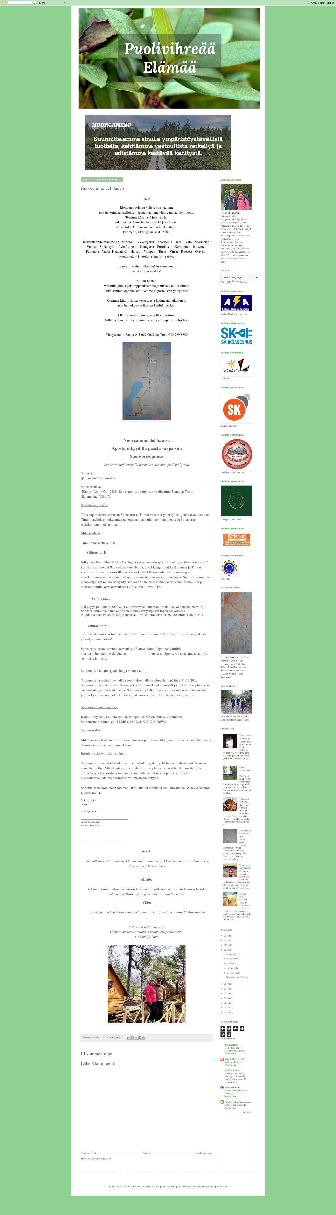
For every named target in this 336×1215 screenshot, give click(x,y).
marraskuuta (233, 953)
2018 (226, 988)
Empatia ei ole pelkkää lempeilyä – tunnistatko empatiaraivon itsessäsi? (235, 1076)
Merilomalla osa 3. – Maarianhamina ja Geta (235, 1049)
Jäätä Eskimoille (233, 1087)
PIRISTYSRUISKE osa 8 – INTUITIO (237, 1092)
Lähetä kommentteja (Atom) (99, 1158)
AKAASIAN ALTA (234, 1059)
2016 (226, 998)
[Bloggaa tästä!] (132, 1038)
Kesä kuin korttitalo (233, 1062)
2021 (226, 944)
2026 (226, 935)
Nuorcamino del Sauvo (245, 832)
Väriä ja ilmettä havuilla (235, 1104)
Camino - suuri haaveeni (243, 896)
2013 (226, 1012)
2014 (226, 1007)
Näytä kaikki (247, 1112)
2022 (226, 940)
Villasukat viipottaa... (244, 800)
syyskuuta (232, 963)
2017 (226, 993)
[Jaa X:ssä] (136, 1038)
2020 (226, 949)
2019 (226, 983)
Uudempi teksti (89, 1153)
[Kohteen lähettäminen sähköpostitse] (129, 1038)
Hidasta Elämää (233, 1070)
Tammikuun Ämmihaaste (245, 866)
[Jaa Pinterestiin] (143, 1038)
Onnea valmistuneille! (245, 770)
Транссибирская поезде (245, 737)
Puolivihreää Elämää (88, 13)
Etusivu (146, 1153)
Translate (244, 282)
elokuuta (231, 968)
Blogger (223, 1186)
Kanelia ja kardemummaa (238, 1102)
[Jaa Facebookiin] (140, 1038)
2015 (226, 1002)
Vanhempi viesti (204, 1153)
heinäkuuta (232, 972)
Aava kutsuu (231, 1044)
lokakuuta (231, 958)
